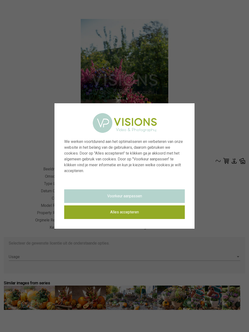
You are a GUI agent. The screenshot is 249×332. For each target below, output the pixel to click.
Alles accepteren (124, 212)
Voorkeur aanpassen (124, 196)
